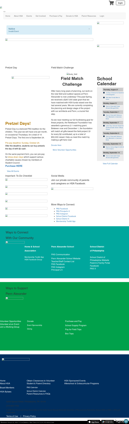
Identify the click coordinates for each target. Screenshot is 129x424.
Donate (30, 321)
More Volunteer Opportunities (64, 150)
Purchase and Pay (73, 321)
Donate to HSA (72, 16)
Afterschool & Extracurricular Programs (81, 383)
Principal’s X (57, 269)
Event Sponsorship (34, 325)
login (120, 2)
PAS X (93, 268)
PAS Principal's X (63, 211)
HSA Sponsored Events (75, 380)
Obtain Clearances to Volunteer (41, 380)
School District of (97, 257)
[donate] (110, 30)
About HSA (18, 16)
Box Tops (69, 333)
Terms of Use (12, 416)
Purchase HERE (13, 166)
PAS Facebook (62, 208)
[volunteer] (110, 57)
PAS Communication (60, 254)
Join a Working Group (9, 326)
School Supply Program (75, 325)
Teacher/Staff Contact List (62, 261)
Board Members (7, 387)
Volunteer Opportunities (10, 321)
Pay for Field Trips (73, 329)
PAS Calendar (32, 387)
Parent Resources (89, 16)
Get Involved (41, 16)
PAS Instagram (62, 213)
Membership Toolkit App (65, 221)
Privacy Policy (29, 416)
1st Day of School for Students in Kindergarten (115, 93)
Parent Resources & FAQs (38, 393)
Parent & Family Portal (100, 262)
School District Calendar (36, 391)
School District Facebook (66, 216)
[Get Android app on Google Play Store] (107, 422)
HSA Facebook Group (33, 259)
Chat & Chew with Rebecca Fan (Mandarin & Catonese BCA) (114, 117)
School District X (62, 218)
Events (29, 16)
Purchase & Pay (56, 16)
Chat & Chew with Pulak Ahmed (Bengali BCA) (113, 107)
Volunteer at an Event (9, 324)
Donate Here (56, 145)
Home (7, 16)
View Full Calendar (110, 163)
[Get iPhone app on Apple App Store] (93, 422)
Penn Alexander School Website (65, 258)
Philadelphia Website (99, 260)
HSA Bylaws (5, 391)
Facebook (94, 265)
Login (102, 16)
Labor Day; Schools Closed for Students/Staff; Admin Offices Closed (115, 127)
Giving (29, 329)
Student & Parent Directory (39, 383)
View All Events (13, 171)
